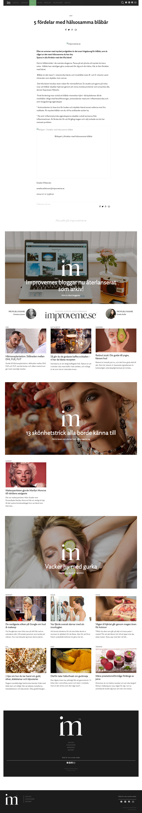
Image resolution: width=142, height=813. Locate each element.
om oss (71, 742)
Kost (70, 15)
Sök (122, 3)
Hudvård (99, 327)
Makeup (8, 461)
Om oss (67, 3)
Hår (7, 327)
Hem (9, 3)
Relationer (57, 3)
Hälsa (32, 3)
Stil (7, 647)
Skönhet (24, 3)
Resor (39, 3)
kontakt (71, 750)
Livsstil (16, 3)
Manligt (47, 3)
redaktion (71, 747)
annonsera (71, 745)
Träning (99, 647)
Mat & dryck (55, 327)
